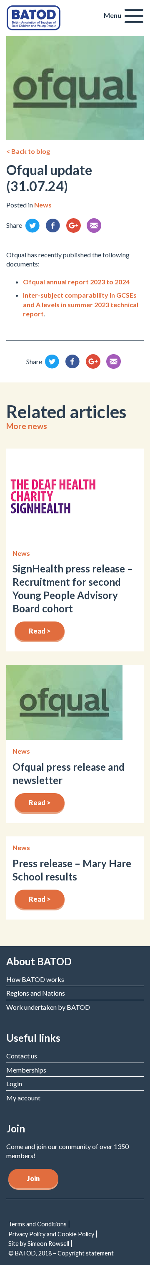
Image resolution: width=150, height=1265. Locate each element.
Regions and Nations (35, 993)
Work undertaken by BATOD (48, 1007)
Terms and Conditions (37, 1224)
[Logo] (33, 17)
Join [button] (33, 1178)
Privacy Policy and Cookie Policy (51, 1234)
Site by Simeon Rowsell (38, 1243)
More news (26, 426)
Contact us (21, 1056)
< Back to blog (28, 151)
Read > (40, 631)
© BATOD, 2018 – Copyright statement (61, 1253)
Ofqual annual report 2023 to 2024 (76, 282)
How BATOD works (35, 979)
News (43, 205)
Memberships (26, 1070)
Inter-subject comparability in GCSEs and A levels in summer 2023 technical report (80, 304)
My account (23, 1098)
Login (14, 1083)
